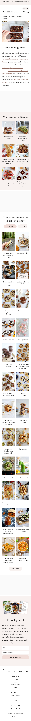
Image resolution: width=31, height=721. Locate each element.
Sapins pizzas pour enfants (8, 504)
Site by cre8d (15, 717)
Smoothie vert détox (23, 478)
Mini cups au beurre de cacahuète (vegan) (22, 184)
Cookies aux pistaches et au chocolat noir (8, 451)
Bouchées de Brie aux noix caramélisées (8, 284)
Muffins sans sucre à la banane (8, 138)
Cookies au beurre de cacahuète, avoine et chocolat (22, 366)
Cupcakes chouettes (8, 340)
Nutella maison (23, 311)
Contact (15, 682)
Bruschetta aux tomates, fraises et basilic (8, 184)
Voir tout (10, 226)
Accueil (4, 17)
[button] (29, 226)
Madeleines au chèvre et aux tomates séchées (8, 560)
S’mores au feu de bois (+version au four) (8, 255)
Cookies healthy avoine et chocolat (8, 394)
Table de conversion (15, 698)
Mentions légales (15, 685)
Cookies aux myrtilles (23, 394)
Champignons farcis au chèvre (22, 531)
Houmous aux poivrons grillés (23, 559)
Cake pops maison (23, 340)
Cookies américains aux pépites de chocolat (8, 313)
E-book (15, 701)
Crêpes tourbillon (22, 253)
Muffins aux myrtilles (23, 421)
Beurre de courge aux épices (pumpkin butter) (8, 531)
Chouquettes (23, 449)
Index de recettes (15, 695)
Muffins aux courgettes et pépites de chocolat (8, 422)
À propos (15, 679)
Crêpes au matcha (8, 478)
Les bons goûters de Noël (23, 283)
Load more (15, 568)
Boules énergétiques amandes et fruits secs (23, 161)
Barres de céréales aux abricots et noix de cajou (8, 161)
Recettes (12, 17)
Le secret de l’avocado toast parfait (22, 139)
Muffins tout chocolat (8, 365)
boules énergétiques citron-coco (12, 68)
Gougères (23, 503)
